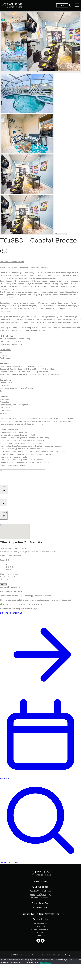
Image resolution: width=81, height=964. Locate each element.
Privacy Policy (64, 955)
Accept (43, 962)
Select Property (40, 882)
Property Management (40, 929)
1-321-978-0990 (40, 908)
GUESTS (3, 580)
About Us (40, 932)
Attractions (40, 926)
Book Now (4, 584)
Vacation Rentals (40, 923)
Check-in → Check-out (9, 574)
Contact (62, 5)
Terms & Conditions (50, 955)
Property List (40, 935)
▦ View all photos (60, 234)
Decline (48, 962)
